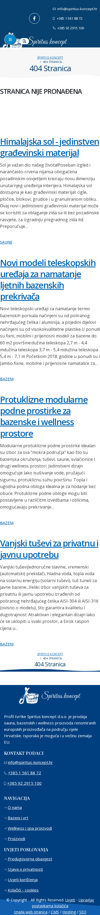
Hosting (69, 911)
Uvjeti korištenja (23, 879)
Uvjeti (70, 899)
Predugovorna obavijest (30, 858)
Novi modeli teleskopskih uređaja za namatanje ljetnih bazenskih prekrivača (47, 279)
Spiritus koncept (50, 57)
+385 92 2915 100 (70, 28)
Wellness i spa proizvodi (30, 828)
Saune (6, 242)
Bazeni (7, 378)
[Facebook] (34, 18)
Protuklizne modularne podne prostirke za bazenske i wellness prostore (43, 416)
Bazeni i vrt (18, 817)
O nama (15, 807)
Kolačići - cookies (23, 890)
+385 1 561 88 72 (69, 18)
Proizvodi (16, 838)
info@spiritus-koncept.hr (77, 8)
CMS (55, 911)
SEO (82, 911)
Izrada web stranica (30, 911)
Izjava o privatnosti (25, 869)
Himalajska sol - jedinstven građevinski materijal (49, 146)
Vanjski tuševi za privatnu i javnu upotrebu (49, 548)
